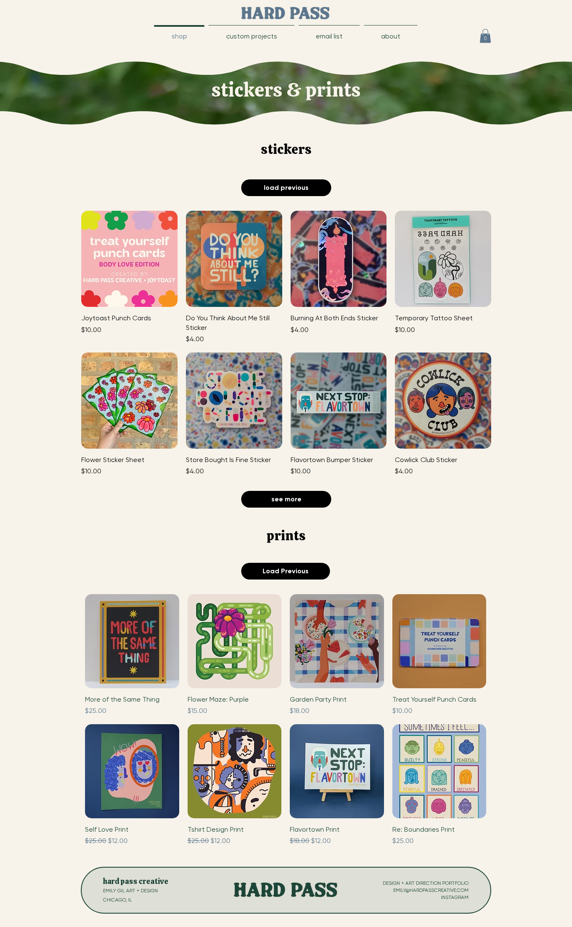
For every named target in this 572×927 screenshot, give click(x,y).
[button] (329, 32)
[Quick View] (132, 641)
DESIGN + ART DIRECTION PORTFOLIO (426, 883)
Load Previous (286, 571)
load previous (286, 188)
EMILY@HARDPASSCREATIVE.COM (431, 890)
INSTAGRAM (455, 897)
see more (286, 499)
